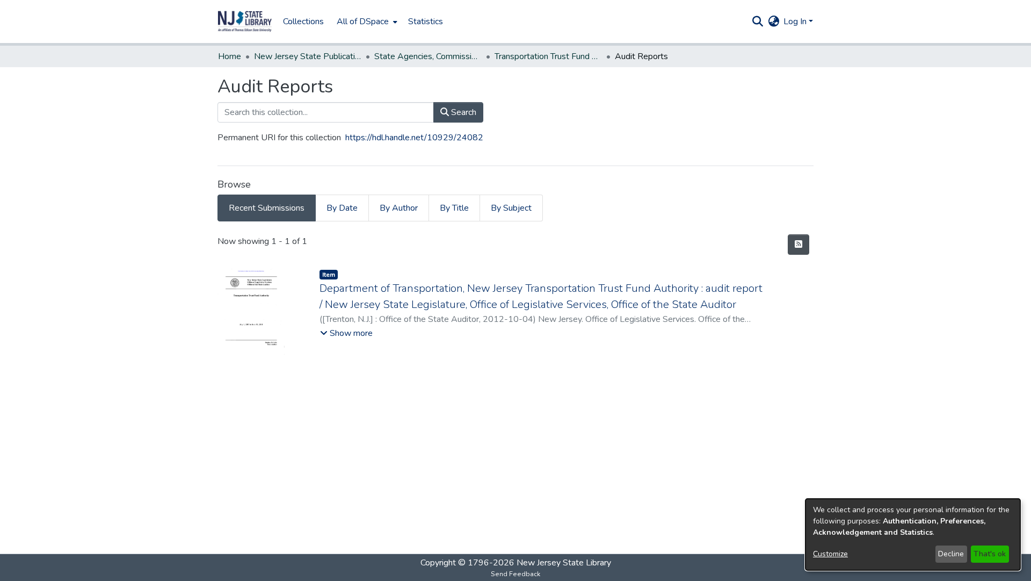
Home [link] (229, 56)
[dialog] (912, 534)
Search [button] (462, 112)
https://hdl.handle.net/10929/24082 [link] (414, 138)
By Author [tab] (399, 208)
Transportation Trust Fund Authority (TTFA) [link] (548, 56)
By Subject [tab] (511, 208)
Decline (951, 554)
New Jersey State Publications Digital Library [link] (307, 56)
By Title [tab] (454, 208)
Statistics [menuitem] (425, 21)
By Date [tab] (342, 208)
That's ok (990, 554)
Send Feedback (515, 574)
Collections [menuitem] (303, 21)
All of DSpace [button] (363, 21)
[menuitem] (366, 21)
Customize (830, 554)
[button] (244, 21)
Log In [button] (796, 21)
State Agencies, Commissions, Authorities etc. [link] (428, 56)
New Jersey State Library (564, 563)
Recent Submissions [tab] (266, 208)
